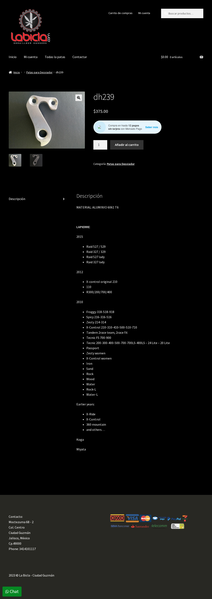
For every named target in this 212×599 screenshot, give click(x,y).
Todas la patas (55, 57)
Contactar (79, 57)
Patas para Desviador (39, 72)
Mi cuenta (144, 13)
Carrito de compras (120, 13)
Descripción (17, 199)
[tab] (38, 199)
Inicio (13, 57)
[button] (78, 97)
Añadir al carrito (127, 145)
